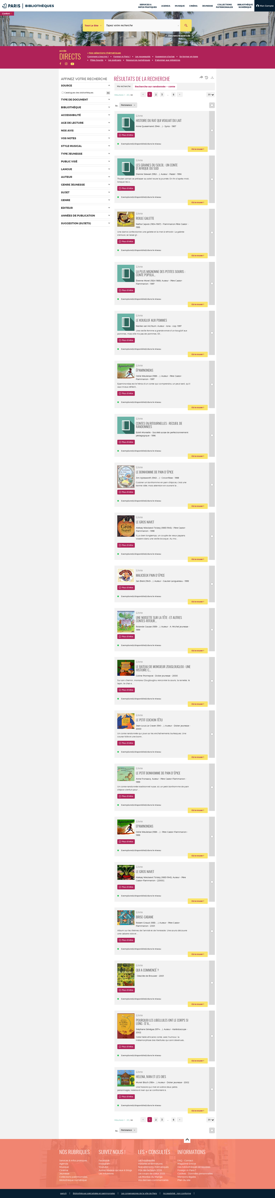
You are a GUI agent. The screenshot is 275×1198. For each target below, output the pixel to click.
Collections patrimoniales (73, 1177)
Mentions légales (186, 1177)
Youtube (103, 1167)
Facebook (104, 1160)
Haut (187, 1140)
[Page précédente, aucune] (143, 94)
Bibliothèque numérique (73, 1180)
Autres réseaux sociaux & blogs (115, 1170)
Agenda (63, 1163)
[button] (264, 5)
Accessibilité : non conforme (177, 1193)
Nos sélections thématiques (153, 1167)
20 (209, 94)
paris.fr (63, 1193)
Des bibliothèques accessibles (193, 1167)
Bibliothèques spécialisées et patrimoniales (94, 1193)
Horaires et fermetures (150, 1163)
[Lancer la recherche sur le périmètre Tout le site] (186, 25)
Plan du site (183, 1180)
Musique (64, 1167)
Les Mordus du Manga (150, 1177)
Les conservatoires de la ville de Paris (139, 1193)
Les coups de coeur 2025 (151, 1173)
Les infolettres (106, 1173)
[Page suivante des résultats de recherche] (180, 94)
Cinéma (63, 1170)
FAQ (179, 1160)
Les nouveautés (146, 1160)
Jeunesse (64, 1173)
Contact (188, 1160)
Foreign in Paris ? (186, 1170)
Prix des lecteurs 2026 (150, 1170)
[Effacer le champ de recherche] (178, 25)
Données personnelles (200, 1173)
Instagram (104, 1163)
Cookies (181, 1173)
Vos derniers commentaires (153, 1180)
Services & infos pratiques (73, 1160)
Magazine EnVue (186, 1163)
